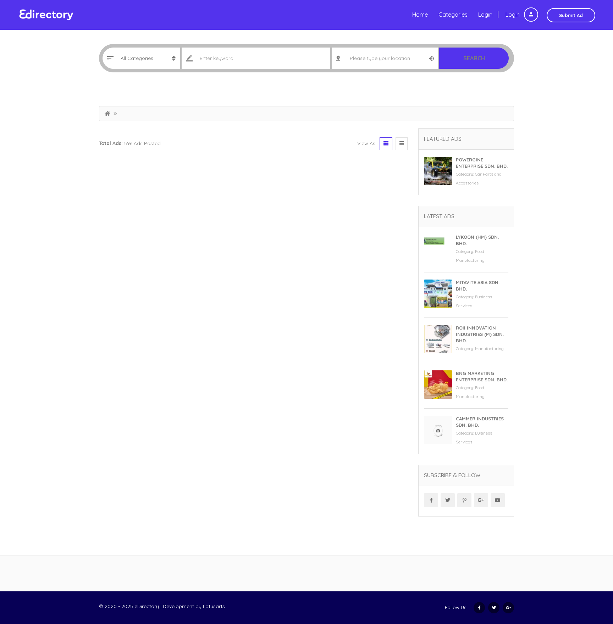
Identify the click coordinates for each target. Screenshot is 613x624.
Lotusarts (214, 606)
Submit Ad (571, 15)
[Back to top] (590, 580)
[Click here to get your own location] (432, 58)
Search (474, 58)
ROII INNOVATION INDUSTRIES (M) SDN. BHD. (480, 334)
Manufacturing (489, 348)
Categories (453, 14)
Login (513, 14)
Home (420, 14)
